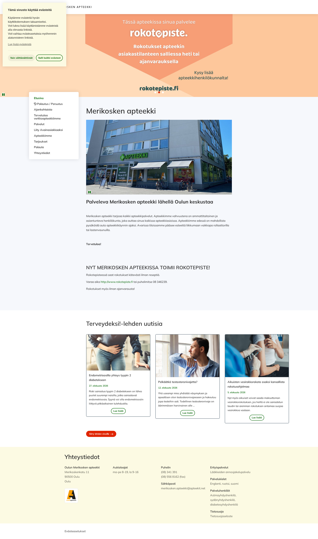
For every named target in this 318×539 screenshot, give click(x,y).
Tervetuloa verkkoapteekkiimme (47, 116)
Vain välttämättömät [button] (21, 58)
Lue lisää (118, 410)
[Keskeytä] (3, 94)
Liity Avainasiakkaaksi (48, 130)
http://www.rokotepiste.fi (117, 282)
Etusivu (39, 98)
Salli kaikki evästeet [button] (49, 58)
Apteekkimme (43, 135)
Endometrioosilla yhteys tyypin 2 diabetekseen (110, 377)
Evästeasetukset (75, 531)
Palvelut (39, 124)
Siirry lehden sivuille (99, 433)
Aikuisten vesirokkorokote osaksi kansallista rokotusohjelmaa (256, 384)
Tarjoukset (40, 141)
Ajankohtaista (43, 109)
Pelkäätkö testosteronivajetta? (177, 382)
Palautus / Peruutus (50, 104)
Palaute (39, 147)
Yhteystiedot (42, 153)
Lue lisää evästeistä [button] (19, 44)
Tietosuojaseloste (221, 516)
